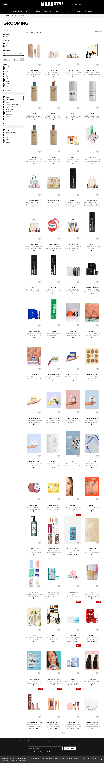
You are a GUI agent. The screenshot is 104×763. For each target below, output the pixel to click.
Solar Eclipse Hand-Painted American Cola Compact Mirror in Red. (53, 248)
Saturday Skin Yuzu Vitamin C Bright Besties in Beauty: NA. (53, 509)
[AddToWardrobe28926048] (39, 412)
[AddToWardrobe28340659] (39, 673)
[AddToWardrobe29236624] (58, 195)
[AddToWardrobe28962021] (97, 325)
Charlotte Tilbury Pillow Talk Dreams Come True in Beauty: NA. (73, 727)
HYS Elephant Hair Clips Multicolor (72, 552)
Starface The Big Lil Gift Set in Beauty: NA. (72, 639)
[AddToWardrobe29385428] (39, 64)
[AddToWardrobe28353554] (78, 630)
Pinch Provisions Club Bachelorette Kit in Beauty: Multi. (73, 422)
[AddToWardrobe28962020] (39, 369)
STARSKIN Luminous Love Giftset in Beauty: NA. (73, 508)
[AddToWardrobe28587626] (58, 543)
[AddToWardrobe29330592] (39, 151)
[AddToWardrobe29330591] (58, 151)
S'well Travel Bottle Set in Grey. (73, 291)
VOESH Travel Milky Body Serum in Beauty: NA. (73, 117)
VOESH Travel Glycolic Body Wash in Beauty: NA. (34, 117)
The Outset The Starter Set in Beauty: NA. (92, 465)
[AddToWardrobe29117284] (78, 282)
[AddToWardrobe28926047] (58, 412)
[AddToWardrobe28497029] (78, 586)
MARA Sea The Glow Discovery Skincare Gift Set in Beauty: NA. (72, 466)
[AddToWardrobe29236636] (39, 195)
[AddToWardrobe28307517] (78, 717)
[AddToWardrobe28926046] (78, 412)
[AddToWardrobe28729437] (39, 499)
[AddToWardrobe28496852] (97, 586)
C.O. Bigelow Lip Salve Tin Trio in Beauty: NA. (34, 508)
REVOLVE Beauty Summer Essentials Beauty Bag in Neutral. (92, 205)
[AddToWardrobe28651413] (39, 543)
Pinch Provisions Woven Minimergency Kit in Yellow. (34, 422)
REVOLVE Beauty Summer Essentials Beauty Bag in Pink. (34, 248)
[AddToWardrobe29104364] (39, 325)
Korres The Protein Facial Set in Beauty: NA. (53, 465)
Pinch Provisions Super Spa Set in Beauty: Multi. (53, 421)
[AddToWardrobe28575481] (78, 543)
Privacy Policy (22, 760)
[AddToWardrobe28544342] (58, 586)
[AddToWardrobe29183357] (39, 238)
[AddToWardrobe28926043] (39, 456)
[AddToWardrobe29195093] (78, 195)
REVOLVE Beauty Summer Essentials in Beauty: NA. (34, 204)
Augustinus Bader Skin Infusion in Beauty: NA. (34, 334)
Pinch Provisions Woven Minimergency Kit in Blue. (73, 378)
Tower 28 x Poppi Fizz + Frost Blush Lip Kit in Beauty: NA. (92, 640)
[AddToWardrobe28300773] (97, 717)
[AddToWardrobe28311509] (97, 673)
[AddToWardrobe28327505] (78, 673)
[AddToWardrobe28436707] (58, 630)
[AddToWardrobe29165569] (39, 282)
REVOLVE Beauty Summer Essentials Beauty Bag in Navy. (73, 248)
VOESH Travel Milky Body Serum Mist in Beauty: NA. (92, 117)
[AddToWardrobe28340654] (58, 673)
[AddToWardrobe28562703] (39, 586)
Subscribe (70, 748)
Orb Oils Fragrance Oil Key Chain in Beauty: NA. (73, 204)
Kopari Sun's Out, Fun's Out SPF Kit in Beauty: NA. (92, 595)
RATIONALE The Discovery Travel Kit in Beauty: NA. (72, 334)
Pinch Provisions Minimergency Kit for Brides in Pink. (53, 205)
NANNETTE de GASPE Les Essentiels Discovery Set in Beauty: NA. (92, 292)
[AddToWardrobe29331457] (58, 108)
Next (63, 733)
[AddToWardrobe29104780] (97, 282)
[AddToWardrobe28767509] (58, 456)
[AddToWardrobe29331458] (39, 108)
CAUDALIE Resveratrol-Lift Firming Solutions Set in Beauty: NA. (34, 379)
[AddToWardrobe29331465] (97, 64)
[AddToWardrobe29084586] (58, 325)
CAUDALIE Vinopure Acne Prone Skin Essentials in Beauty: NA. (92, 335)
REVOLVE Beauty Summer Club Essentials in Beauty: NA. (53, 553)
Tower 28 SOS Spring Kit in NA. (92, 508)
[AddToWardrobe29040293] (78, 325)
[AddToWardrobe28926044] (97, 412)
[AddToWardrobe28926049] (97, 369)
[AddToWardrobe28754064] (97, 456)
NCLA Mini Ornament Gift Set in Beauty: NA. (73, 682)
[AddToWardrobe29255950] (97, 151)
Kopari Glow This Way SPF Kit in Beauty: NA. (34, 639)
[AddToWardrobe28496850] (39, 630)
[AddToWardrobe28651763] (78, 499)
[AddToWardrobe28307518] (58, 717)
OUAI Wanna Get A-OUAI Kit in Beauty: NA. (73, 160)
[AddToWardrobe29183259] (78, 238)
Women (14, 15)
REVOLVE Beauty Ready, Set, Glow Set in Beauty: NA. (92, 161)
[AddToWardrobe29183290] (58, 238)
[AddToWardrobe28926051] (58, 369)
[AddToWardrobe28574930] (97, 543)
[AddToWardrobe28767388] (78, 456)
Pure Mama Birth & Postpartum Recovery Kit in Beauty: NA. (53, 74)
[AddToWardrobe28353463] (97, 630)
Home (7, 15)
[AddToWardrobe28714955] (58, 499)
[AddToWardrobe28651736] (97, 499)
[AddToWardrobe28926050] (78, 369)
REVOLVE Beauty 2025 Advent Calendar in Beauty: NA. (73, 596)
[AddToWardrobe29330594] (97, 108)
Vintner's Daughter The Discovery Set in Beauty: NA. (92, 74)
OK (22, 59)
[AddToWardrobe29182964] (97, 238)
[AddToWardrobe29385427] (58, 64)
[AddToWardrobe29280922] (78, 151)
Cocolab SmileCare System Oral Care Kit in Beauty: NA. (53, 335)
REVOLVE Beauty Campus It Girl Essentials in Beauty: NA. (73, 74)
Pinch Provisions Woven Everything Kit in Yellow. (92, 378)
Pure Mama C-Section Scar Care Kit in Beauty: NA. (34, 74)
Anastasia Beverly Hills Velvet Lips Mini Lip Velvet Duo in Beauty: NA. (34, 727)
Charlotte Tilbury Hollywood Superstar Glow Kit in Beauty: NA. (53, 727)
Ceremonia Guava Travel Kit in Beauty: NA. (92, 682)
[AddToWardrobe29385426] (78, 64)
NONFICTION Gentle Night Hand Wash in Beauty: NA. (34, 552)
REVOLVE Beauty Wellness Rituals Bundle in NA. (34, 595)
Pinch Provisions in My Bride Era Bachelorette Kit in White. (92, 422)
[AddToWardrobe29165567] (58, 282)
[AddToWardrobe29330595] (78, 108)
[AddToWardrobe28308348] (39, 717)
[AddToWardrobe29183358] (97, 195)
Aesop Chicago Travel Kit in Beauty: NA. (53, 639)
